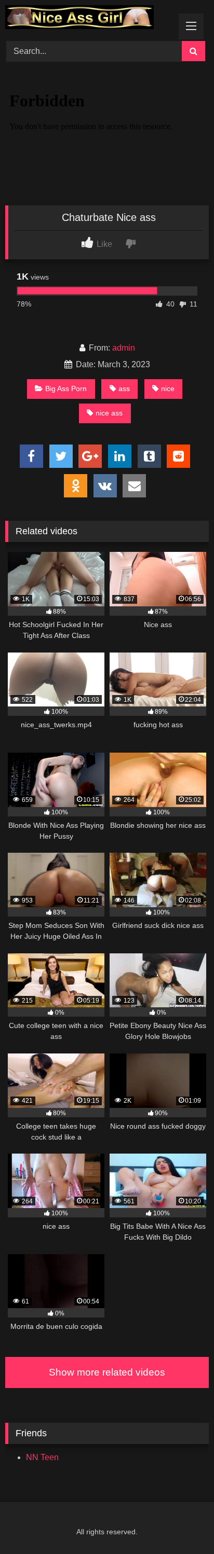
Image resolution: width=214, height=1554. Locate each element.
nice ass (109, 413)
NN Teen (42, 1457)
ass (124, 388)
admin (123, 347)
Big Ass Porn (66, 388)
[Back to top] (181, 1523)
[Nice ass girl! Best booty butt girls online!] (87, 19)
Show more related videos (107, 1372)
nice (168, 388)
